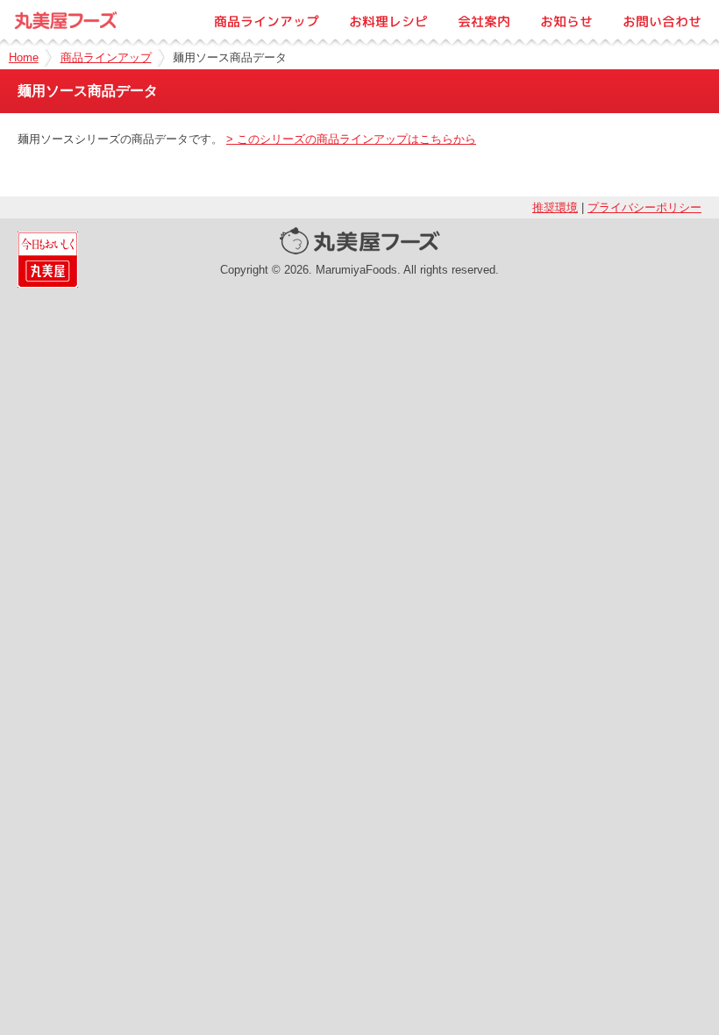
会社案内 (484, 21)
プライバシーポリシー (644, 207)
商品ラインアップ (266, 21)
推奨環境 (555, 207)
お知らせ (566, 21)
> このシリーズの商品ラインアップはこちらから (351, 139)
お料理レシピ (388, 21)
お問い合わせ (662, 21)
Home (24, 57)
